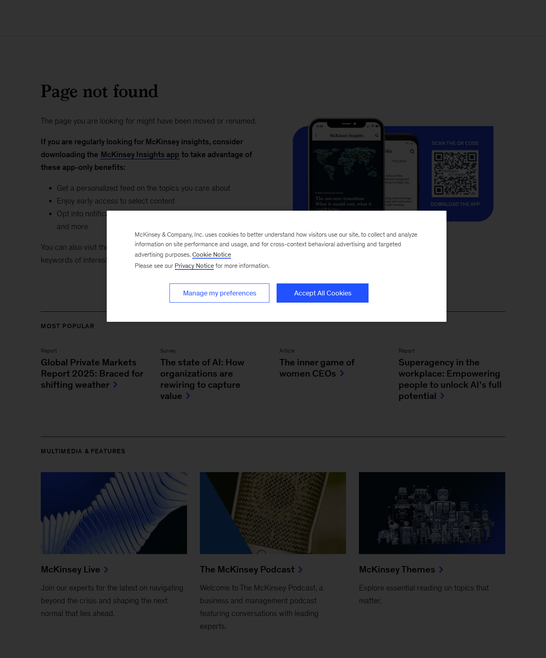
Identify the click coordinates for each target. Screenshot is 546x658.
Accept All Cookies (322, 293)
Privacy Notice (194, 265)
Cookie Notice (211, 254)
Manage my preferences (219, 293)
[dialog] (276, 266)
